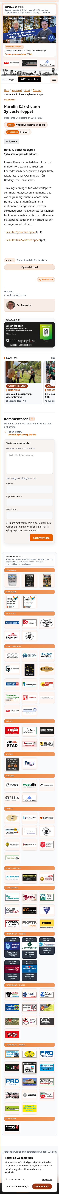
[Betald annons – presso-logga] (47, 924)
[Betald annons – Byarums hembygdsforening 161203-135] (12, 1095)
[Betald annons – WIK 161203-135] (30, 994)
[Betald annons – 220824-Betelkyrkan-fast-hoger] (30, 818)
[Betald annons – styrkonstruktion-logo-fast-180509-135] (12, 897)
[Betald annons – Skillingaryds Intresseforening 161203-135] (47, 1095)
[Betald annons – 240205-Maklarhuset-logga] (47, 785)
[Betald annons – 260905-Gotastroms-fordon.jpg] (47, 581)
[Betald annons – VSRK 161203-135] (30, 1021)
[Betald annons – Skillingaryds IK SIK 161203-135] (12, 1034)
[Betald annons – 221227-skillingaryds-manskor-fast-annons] (30, 1095)
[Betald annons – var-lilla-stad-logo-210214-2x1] (12, 744)
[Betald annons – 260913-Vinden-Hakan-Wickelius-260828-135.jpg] (12, 581)
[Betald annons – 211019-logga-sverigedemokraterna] (47, 944)
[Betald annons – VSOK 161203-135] (12, 1021)
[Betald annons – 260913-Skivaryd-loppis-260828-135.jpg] (30, 581)
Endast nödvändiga (18, 1186)
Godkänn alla (42, 1186)
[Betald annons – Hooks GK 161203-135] (47, 1008)
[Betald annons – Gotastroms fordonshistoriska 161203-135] (30, 1054)
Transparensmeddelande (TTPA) (18, 54)
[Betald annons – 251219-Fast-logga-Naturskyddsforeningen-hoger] (12, 1108)
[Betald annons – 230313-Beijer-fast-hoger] (47, 744)
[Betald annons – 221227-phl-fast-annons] (11, 63)
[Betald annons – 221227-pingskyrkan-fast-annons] (12, 818)
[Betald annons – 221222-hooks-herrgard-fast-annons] (47, 623)
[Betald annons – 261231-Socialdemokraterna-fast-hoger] (12, 969)
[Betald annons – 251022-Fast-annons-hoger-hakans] (47, 669)
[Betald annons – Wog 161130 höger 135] (47, 910)
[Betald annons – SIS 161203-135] (12, 994)
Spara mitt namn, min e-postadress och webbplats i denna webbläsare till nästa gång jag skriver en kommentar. (28, 526)
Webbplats (12, 509)
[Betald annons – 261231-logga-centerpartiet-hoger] (29, 946)
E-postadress (14, 496)
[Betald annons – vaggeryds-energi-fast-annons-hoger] (12, 1128)
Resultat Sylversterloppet (21, 232)
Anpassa (47, 1179)
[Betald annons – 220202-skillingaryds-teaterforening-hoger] (30, 1068)
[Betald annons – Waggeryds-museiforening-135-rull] (30, 1082)
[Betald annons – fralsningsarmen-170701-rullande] (47, 845)
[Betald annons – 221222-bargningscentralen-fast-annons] (47, 878)
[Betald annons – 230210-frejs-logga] (30, 764)
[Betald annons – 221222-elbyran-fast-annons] (12, 684)
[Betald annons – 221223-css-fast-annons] (12, 656)
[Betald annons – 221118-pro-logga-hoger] (12, 1082)
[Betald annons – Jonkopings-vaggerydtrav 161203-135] (47, 1021)
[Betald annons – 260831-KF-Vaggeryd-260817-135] (12, 602)
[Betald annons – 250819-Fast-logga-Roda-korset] (30, 744)
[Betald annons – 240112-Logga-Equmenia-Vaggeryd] (30, 845)
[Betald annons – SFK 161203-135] (47, 994)
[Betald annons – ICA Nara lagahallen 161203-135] (30, 623)
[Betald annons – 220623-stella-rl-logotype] (12, 798)
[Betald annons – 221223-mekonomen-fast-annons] (30, 878)
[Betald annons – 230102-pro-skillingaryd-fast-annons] (47, 1054)
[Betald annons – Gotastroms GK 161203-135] (12, 1008)
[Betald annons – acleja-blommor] (30, 731)
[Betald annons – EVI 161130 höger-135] (30, 910)
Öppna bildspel (29, 267)
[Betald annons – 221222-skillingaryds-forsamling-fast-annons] (47, 818)
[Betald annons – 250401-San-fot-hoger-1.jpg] (47, 684)
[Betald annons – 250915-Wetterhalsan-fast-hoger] (47, 656)
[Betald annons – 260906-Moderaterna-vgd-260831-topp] (29, 29)
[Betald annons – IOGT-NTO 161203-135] (47, 1067)
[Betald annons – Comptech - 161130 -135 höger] (12, 910)
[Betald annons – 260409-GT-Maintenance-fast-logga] (12, 669)
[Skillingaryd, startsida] (29, 79)
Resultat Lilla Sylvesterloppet (23, 240)
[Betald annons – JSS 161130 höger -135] (12, 924)
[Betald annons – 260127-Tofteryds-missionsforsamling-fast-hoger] (30, 831)
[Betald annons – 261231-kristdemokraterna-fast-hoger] (29, 969)
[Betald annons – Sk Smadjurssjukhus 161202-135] (12, 698)
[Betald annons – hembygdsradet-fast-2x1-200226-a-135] (12, 1054)
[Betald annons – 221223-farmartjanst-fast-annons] (30, 684)
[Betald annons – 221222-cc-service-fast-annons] (12, 878)
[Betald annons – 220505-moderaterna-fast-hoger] (12, 946)
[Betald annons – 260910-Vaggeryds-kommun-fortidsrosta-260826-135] (30, 602)
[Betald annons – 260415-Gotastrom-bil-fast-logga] (29, 63)
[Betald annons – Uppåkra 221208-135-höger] (30, 924)
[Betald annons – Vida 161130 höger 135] (30, 897)
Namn (10, 483)
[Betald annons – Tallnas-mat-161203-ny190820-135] (30, 636)
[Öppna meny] (54, 79)
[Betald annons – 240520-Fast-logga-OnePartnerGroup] (47, 63)
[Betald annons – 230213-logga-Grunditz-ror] (30, 711)
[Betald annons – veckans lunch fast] (12, 623)
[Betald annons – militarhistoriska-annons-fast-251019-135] (30, 1108)
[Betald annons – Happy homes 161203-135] (47, 731)
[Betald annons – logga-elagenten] (12, 731)
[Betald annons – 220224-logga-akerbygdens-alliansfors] (12, 845)
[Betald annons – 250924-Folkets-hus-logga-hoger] (12, 765)
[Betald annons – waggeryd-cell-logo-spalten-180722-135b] (47, 897)
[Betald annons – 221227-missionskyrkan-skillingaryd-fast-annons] (12, 858)
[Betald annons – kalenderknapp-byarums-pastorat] (12, 831)
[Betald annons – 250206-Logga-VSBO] (30, 785)
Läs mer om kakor (14, 1179)
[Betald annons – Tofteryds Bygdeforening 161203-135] (47, 1082)
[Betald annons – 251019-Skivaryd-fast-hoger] (12, 1067)
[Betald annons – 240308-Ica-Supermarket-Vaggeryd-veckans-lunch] (12, 636)
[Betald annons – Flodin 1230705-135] (12, 785)
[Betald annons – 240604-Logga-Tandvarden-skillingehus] (47, 698)
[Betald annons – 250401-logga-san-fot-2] (30, 670)
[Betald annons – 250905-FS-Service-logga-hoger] (30, 698)
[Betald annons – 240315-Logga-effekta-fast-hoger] (30, 656)
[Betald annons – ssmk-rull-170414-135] (30, 1008)
